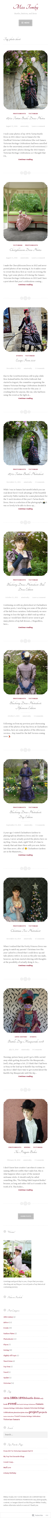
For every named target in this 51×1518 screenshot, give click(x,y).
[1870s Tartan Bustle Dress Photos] (25, 79)
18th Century (21, 1037)
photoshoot (17, 1412)
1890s (22, 1398)
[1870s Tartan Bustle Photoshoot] (25, 443)
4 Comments (39, 939)
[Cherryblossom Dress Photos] (25, 211)
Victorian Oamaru (11, 1419)
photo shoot (25, 1412)
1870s (6, 1398)
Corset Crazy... (8, 1462)
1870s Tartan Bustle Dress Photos (25, 118)
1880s (14, 1398)
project (34, 1412)
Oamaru (39, 1404)
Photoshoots (19, 114)
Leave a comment (38, 126)
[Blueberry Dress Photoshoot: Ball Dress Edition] (25, 554)
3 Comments (38, 716)
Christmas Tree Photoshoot (25, 931)
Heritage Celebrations (29, 1404)
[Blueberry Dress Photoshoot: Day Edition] (25, 781)
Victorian (33, 114)
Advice (6, 1323)
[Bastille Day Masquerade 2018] (25, 1010)
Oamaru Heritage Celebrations (13, 1408)
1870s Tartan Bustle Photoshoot (25, 474)
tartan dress (10, 1416)
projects (43, 1412)
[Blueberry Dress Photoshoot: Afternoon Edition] (25, 672)
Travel (5, 1372)
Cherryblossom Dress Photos (25, 250)
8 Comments (37, 1050)
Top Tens (6, 1367)
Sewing (27, 1147)
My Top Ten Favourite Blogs (13, 1457)
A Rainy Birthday (9, 1473)
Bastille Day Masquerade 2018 (26, 1041)
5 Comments (39, 368)
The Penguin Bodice (25, 1152)
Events (19, 356)
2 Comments (39, 482)
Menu (27, 23)
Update (6, 1378)
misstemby (24, 126)
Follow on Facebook (14, 1297)
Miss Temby (25, 7)
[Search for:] (25, 1435)
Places (5, 1345)
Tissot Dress (8, 1361)
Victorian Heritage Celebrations (30, 1416)
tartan (5, 1416)
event (12, 1404)
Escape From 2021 (25, 360)
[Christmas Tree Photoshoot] (25, 900)
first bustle (20, 1404)
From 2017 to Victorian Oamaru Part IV (18, 1451)
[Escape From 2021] (25, 329)
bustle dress (33, 1398)
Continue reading (18, 159)
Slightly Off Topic (10, 1356)
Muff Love (7, 1468)
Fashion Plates (8, 1334)
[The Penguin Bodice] (25, 1121)
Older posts (25, 1216)
